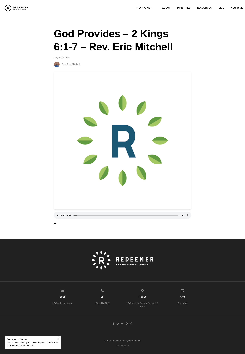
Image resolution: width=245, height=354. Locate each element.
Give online (183, 303)
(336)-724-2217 (102, 303)
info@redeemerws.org (62, 303)
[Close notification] (58, 338)
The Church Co (122, 345)
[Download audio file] (55, 223)
